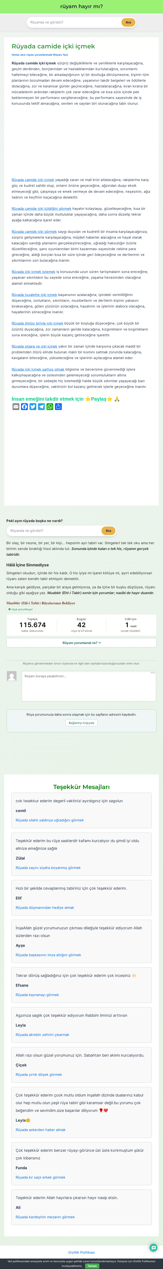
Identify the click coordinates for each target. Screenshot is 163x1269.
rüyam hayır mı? (81, 6)
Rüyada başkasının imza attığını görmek (48, 955)
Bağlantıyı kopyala (81, 723)
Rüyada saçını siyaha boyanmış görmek (48, 868)
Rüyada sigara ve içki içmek (34, 346)
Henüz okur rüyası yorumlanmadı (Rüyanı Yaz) (40, 54)
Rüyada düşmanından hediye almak (45, 907)
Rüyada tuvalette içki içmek (34, 295)
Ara (128, 22)
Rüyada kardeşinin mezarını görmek (45, 1217)
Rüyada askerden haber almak (41, 1130)
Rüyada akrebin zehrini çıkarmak (42, 1035)
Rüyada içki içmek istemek (33, 272)
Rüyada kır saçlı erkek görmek (40, 1177)
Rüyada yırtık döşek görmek (39, 1074)
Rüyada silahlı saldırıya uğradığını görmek (50, 820)
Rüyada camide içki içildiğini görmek (41, 208)
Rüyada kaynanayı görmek (37, 995)
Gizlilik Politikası (81, 1252)
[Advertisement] (81, 142)
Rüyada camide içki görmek (34, 231)
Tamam (92, 1266)
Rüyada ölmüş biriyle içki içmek (37, 323)
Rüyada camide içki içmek (33, 180)
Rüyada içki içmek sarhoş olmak (38, 369)
